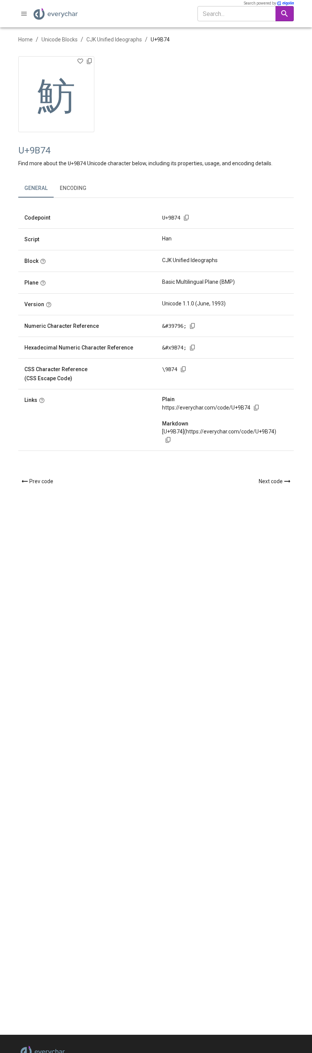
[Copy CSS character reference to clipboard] (183, 369)
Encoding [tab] (73, 188)
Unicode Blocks (59, 39)
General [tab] (36, 188)
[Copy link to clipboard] (256, 407)
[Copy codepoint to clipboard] (186, 217)
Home (25, 39)
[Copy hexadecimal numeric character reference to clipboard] (192, 347)
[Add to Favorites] (80, 61)
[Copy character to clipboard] (89, 61)
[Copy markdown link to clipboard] (168, 439)
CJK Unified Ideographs (114, 39)
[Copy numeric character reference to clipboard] (192, 325)
